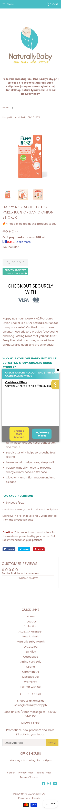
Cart (55, 4)
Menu (10, 4)
